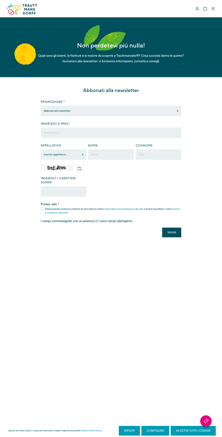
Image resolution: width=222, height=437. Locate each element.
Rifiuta (129, 430)
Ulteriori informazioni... (92, 430)
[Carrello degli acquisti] (205, 8)
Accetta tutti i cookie (193, 430)
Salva (171, 232)
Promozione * (53, 102)
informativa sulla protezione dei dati (123, 209)
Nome (93, 145)
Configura (155, 430)
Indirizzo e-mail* (55, 124)
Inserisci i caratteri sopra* (58, 180)
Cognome (144, 145)
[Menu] (213, 8)
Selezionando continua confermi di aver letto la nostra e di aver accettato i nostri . (112, 210)
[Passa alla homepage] (22, 9)
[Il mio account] (197, 8)
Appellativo (51, 145)
